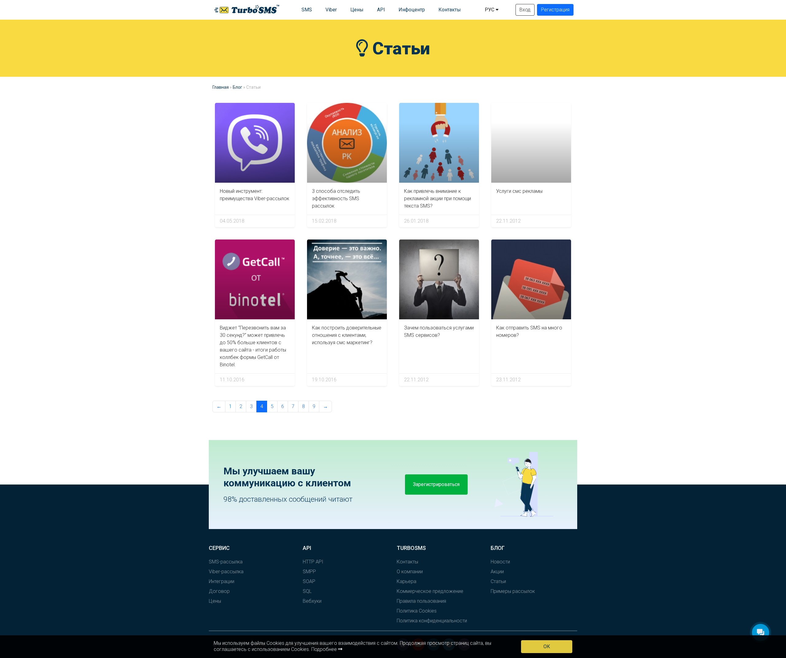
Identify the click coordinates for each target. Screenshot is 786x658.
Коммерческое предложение (430, 591)
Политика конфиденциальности (432, 621)
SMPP (309, 571)
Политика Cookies (417, 611)
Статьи (498, 581)
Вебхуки (312, 601)
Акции (497, 571)
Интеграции (221, 581)
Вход (525, 10)
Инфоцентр (412, 10)
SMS (307, 10)
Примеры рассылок (513, 591)
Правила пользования (421, 601)
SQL (307, 591)
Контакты (449, 10)
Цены (357, 10)
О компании (410, 571)
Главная (220, 87)
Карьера (406, 581)
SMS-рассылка (226, 562)
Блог (237, 87)
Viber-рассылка (226, 571)
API (381, 10)
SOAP (309, 581)
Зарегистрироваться (436, 484)
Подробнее (324, 649)
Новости (500, 562)
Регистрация (555, 10)
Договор (219, 591)
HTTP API (313, 562)
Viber (331, 10)
